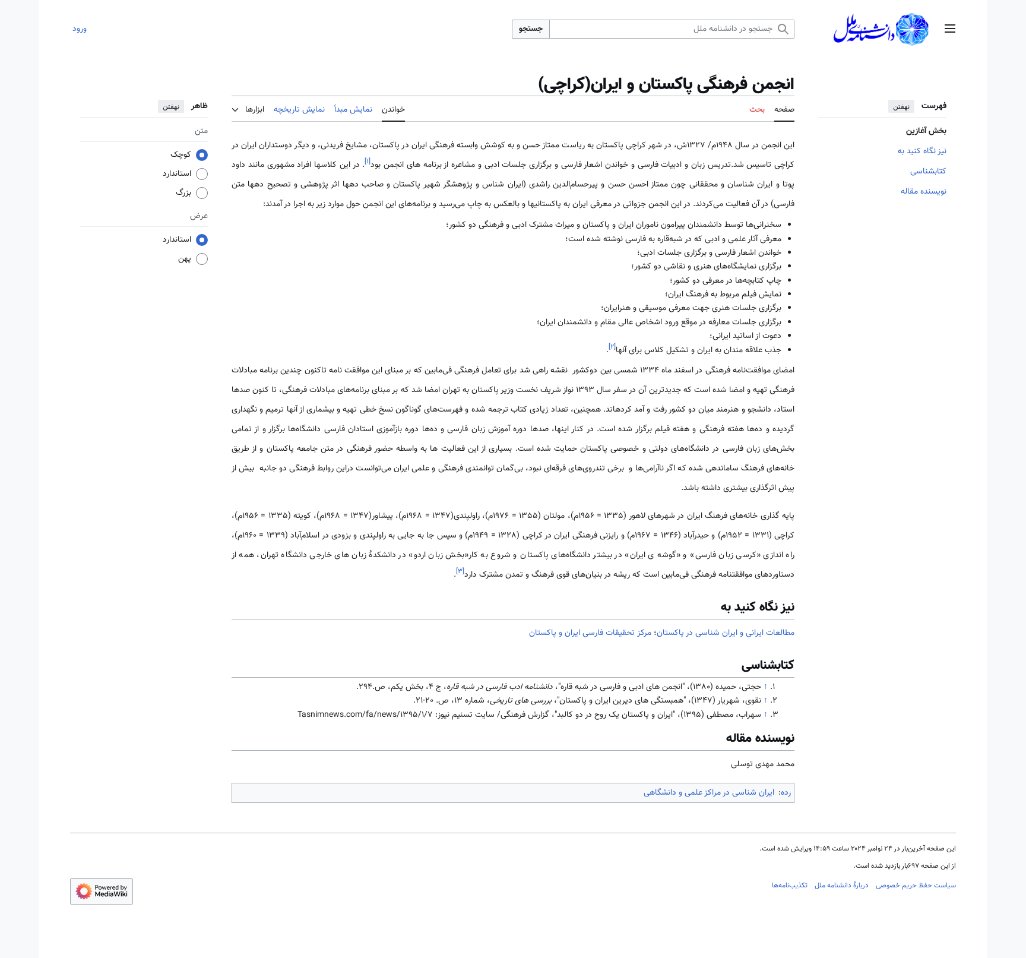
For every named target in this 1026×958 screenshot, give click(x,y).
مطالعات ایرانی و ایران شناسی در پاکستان (725, 633)
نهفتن (901, 106)
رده (786, 792)
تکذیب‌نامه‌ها (790, 885)
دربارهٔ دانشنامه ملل (842, 885)
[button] (950, 29)
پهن (184, 259)
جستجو (531, 29)
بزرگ (183, 194)
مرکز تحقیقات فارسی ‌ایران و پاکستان (590, 633)
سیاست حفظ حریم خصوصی (916, 885)
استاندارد (177, 175)
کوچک (180, 156)
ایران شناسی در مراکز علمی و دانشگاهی (709, 792)
